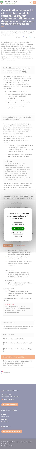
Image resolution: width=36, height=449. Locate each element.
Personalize (18, 224)
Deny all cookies (18, 233)
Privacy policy (18, 236)
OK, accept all (18, 228)
